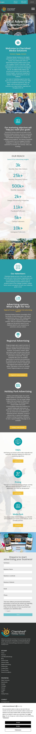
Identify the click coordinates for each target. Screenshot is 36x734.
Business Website (9, 582)
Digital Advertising (6, 664)
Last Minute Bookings (6, 656)
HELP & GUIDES (15, 2)
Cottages (3, 686)
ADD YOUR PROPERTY (23, 2)
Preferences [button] (6, 717)
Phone (5, 595)
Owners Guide (5, 662)
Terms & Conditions (6, 672)
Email (5, 589)
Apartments (4, 682)
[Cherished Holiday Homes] (9, 9)
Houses (3, 688)
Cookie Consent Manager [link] (8, 706)
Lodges (3, 690)
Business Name (8, 569)
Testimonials (4, 666)
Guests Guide (4, 660)
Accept (18, 722)
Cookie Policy (4, 668)
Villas (2, 691)
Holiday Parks (4, 693)
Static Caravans (5, 680)
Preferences (18, 730)
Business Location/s (9, 576)
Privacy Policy (4, 670)
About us (3, 654)
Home (2, 652)
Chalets (3, 684)
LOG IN (32, 2)
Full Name (6, 563)
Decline (18, 726)
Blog (2, 658)
